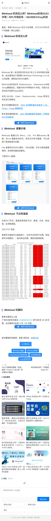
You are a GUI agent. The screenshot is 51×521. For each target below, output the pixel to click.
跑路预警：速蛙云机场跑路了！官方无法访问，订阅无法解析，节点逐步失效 (13, 420)
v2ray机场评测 (25, 359)
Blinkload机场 (32, 351)
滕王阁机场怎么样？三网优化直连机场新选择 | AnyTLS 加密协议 (37, 444)
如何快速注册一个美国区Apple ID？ (40, 368)
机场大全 (35, 338)
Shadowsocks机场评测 (18, 355)
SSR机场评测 (36, 355)
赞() (25, 344)
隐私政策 (37, 517)
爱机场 (25, 3)
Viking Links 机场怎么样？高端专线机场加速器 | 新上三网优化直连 (13, 469)
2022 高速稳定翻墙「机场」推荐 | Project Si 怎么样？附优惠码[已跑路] (12, 369)
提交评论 (43, 499)
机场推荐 (18, 8)
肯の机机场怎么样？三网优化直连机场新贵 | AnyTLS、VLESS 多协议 (13, 444)
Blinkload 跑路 (18, 351)
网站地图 (30, 517)
